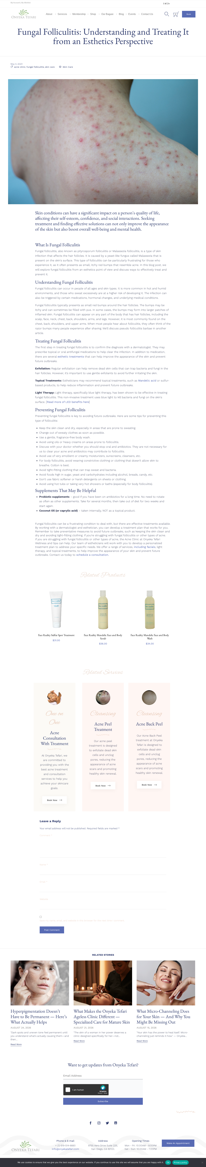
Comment (46, 835)
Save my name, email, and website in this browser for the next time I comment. (82, 920)
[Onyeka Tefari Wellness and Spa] (24, 14)
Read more (56, 630)
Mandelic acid (147, 380)
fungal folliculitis (35, 67)
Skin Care (68, 67)
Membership (79, 14)
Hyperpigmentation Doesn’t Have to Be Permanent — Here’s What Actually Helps (39, 1016)
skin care (50, 67)
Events (132, 14)
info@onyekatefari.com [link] (65, 1149)
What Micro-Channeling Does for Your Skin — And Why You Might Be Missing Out (163, 1016)
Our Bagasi (107, 14)
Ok (168, 1162)
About (49, 14)
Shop (93, 14)
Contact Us (147, 14)
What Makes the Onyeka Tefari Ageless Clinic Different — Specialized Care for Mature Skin (102, 1016)
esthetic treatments (71, 356)
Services (62, 14)
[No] (202, 1162)
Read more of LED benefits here (68, 401)
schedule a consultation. (92, 554)
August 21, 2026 (83, 1027)
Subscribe (103, 1101)
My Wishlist (25, 3)
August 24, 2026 (21, 1027)
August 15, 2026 (147, 1027)
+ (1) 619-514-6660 (65, 1145)
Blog (121, 14)
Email (43, 881)
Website (44, 899)
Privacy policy (180, 1162)
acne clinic (19, 67)
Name (44, 864)
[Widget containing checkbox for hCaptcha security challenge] (86, 1089)
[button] (188, 14)
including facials (144, 546)
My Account (15, 3)
